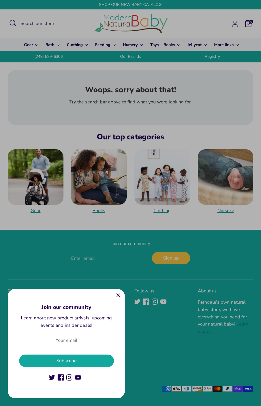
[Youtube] (78, 377)
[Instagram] (69, 377)
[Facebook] (61, 377)
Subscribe (66, 361)
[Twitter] (52, 377)
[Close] (118, 295)
